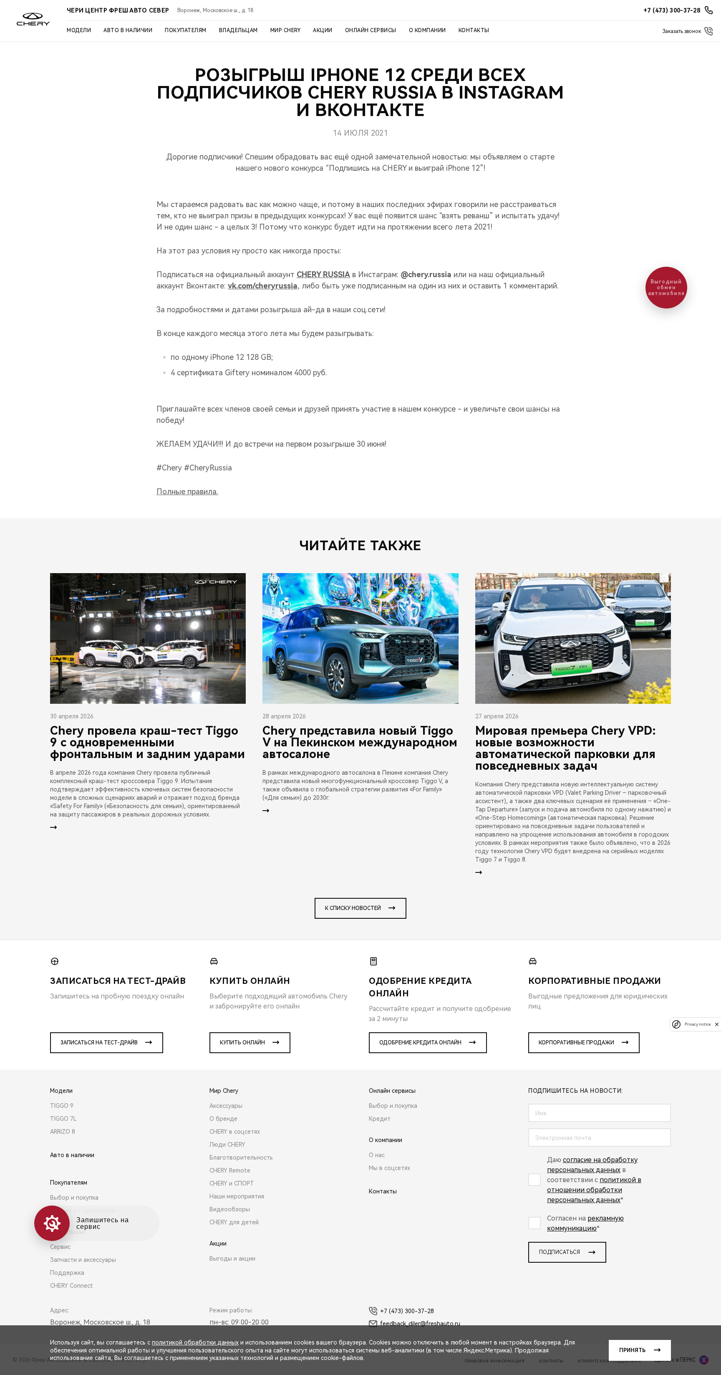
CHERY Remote (229, 1170)
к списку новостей (353, 908)
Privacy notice (698, 1024)
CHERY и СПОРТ (231, 1183)
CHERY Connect (71, 1285)
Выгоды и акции (232, 1258)
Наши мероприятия (236, 1196)
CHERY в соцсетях (234, 1131)
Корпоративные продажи (576, 1043)
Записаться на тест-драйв (99, 1043)
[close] (716, 1024)
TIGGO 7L (63, 1118)
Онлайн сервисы (370, 30)
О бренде (223, 1118)
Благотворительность (241, 1157)
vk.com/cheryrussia (262, 285)
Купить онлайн (242, 1043)
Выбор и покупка (74, 1197)
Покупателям (186, 30)
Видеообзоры (229, 1209)
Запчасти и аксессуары (83, 1259)
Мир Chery (285, 30)
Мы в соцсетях (389, 1168)
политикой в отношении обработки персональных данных (594, 1190)
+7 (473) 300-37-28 (407, 1311)
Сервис (60, 1247)
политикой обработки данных (195, 1342)
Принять (632, 1350)
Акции (323, 30)
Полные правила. (187, 491)
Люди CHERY (227, 1144)
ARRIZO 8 (62, 1131)
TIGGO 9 (61, 1105)
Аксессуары (225, 1105)
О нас (377, 1155)
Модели (79, 30)
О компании (427, 30)
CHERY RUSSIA (323, 274)
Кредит (380, 1118)
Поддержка (67, 1272)
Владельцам (238, 30)
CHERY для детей (234, 1222)
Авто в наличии (127, 30)
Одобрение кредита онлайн (420, 1043)
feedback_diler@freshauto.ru (420, 1323)
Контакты (474, 30)
